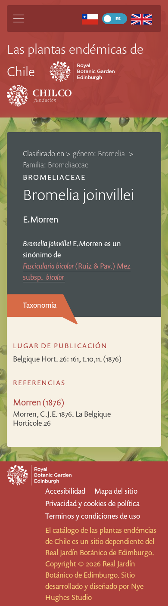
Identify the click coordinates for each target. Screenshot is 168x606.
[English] (141, 19)
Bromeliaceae (54, 177)
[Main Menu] (18, 18)
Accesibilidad (65, 491)
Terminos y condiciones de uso (92, 516)
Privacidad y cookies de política (92, 503)
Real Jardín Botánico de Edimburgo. (99, 552)
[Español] (90, 19)
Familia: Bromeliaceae (55, 165)
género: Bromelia (100, 153)
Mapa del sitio (115, 491)
